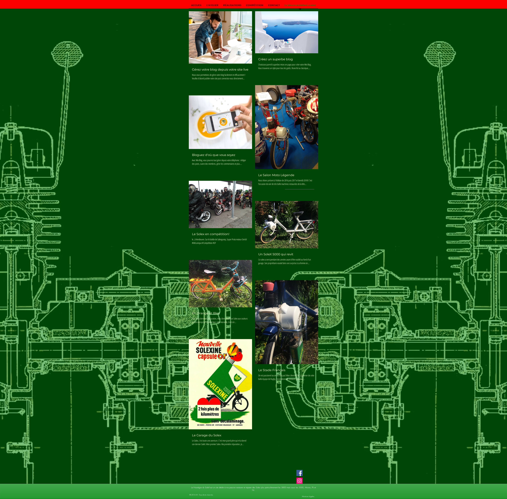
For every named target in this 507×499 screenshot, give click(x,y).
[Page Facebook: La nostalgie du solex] (299, 473)
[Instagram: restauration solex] (299, 481)
